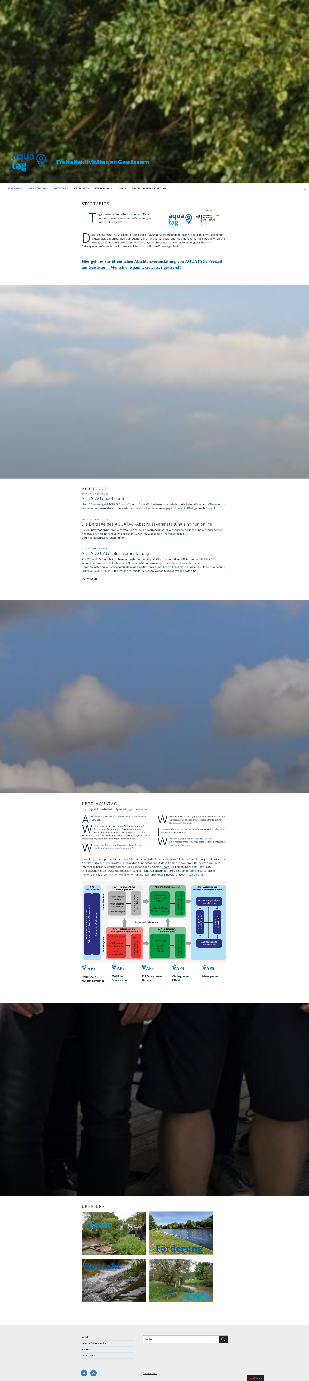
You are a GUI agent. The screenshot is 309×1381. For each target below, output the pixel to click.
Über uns (60, 188)
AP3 (150, 968)
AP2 (120, 968)
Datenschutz (88, 1355)
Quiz (120, 188)
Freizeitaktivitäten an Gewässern (102, 162)
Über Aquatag (37, 188)
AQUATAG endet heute (103, 498)
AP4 (180, 968)
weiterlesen (89, 578)
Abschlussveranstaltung (149, 188)
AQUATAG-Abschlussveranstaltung (115, 553)
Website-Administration (94, 1343)
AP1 (91, 969)
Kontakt (85, 1337)
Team (165, 866)
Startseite (14, 188)
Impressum (102, 188)
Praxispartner (194, 874)
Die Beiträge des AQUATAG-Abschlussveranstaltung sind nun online (146, 524)
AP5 (210, 968)
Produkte (80, 188)
